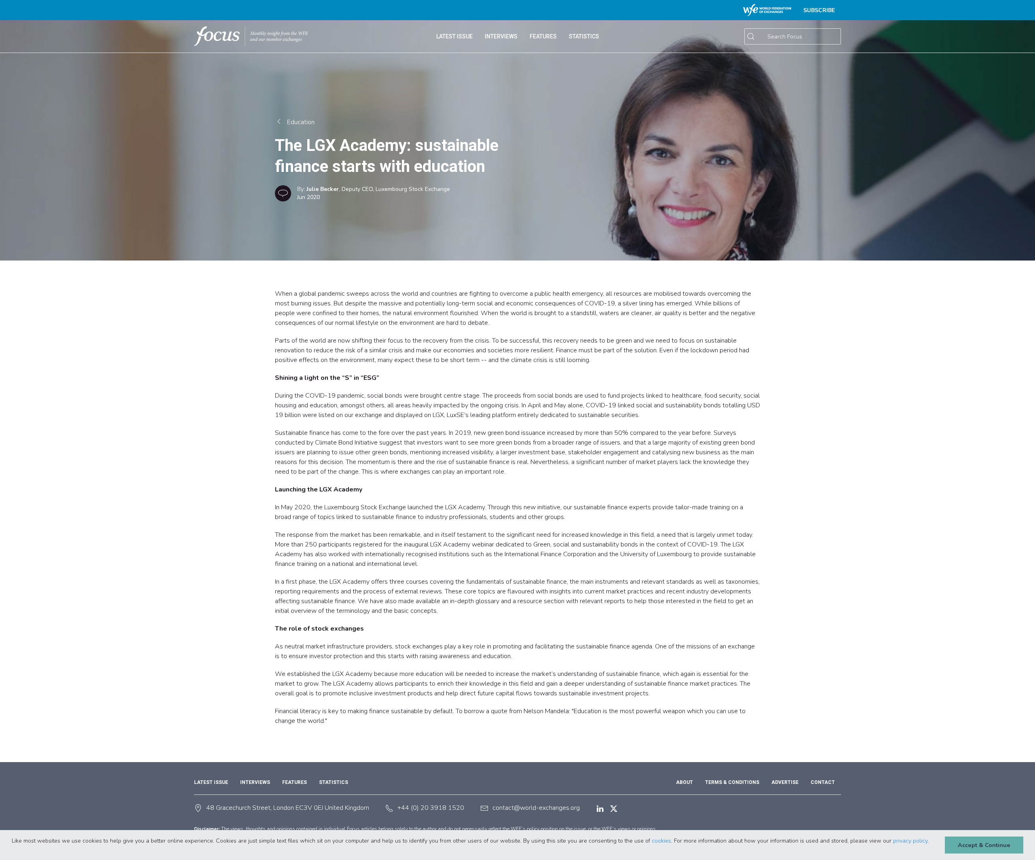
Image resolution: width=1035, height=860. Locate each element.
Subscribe (819, 10)
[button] (13, 849)
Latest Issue (211, 782)
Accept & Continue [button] (984, 845)
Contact (823, 782)
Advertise (784, 782)
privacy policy (910, 841)
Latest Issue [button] (454, 36)
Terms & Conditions (732, 782)
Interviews (501, 36)
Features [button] (543, 36)
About (684, 782)
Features (294, 782)
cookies (661, 841)
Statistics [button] (584, 36)
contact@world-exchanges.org (536, 807)
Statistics (333, 782)
